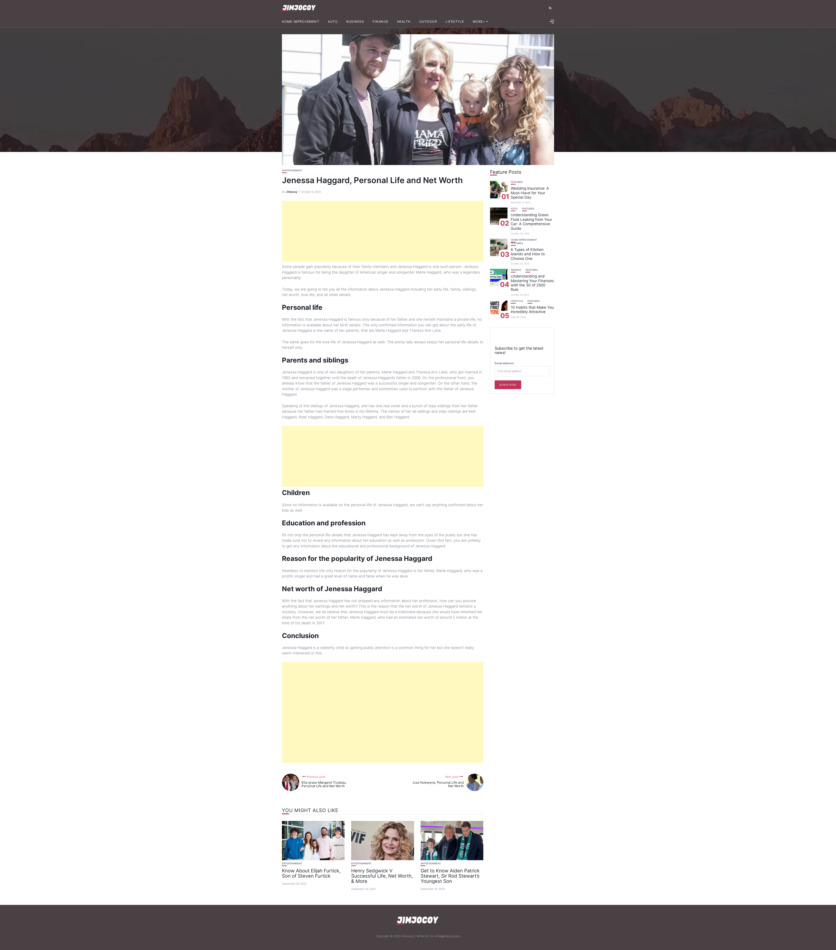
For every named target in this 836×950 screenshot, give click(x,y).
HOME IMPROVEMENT (300, 21)
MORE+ (479, 21)
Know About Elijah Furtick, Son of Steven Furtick (311, 873)
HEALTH (404, 21)
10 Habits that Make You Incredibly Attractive (532, 309)
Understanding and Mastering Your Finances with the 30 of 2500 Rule (532, 283)
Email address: (504, 363)
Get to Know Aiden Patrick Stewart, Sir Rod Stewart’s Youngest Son (450, 876)
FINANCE (380, 21)
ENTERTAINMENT (292, 170)
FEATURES (517, 182)
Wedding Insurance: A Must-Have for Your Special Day (530, 192)
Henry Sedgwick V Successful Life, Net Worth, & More (382, 876)
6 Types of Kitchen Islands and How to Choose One (528, 254)
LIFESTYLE (455, 21)
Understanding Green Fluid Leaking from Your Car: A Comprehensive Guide (531, 221)
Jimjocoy (291, 191)
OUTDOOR (428, 21)
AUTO (333, 21)
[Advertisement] (382, 231)
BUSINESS (355, 21)
